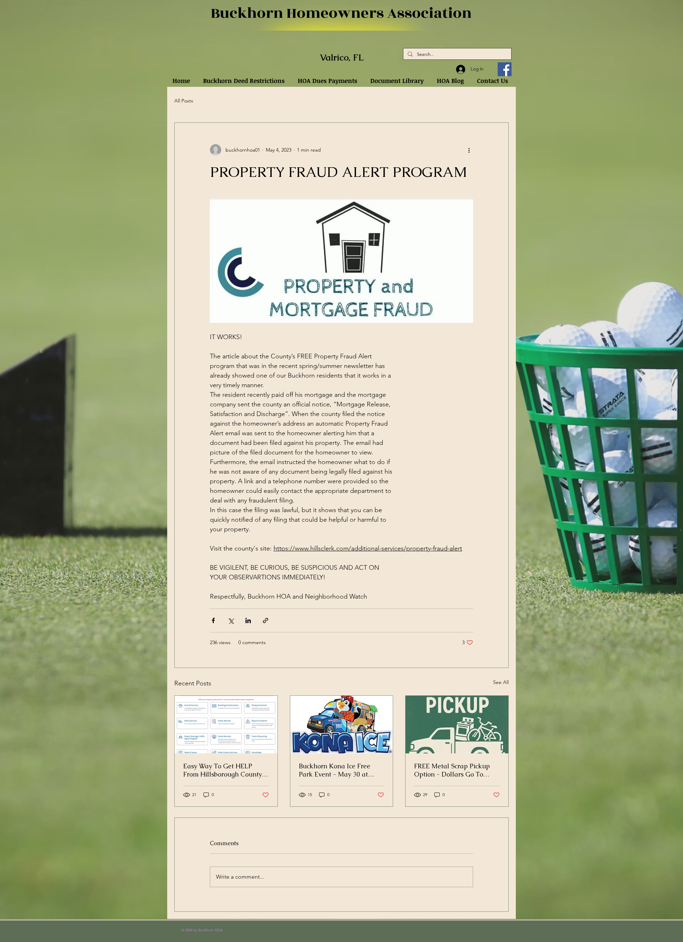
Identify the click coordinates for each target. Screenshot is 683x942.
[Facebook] (505, 69)
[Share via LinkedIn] (248, 620)
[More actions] (469, 150)
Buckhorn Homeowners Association (341, 13)
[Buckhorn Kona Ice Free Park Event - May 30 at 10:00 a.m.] (341, 724)
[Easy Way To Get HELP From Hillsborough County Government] (226, 724)
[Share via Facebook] (213, 620)
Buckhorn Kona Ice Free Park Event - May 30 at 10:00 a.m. (334, 770)
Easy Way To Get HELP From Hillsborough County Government (222, 770)
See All (501, 682)
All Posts (183, 101)
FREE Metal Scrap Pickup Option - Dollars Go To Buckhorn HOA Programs (452, 770)
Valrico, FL (342, 57)
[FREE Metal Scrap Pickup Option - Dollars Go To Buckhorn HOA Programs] (457, 724)
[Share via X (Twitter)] (230, 620)
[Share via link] (265, 620)
